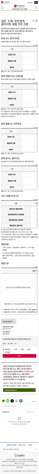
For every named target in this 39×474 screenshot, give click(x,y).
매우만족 (8, 349)
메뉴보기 (2, 8)
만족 (15, 349)
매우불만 (8, 352)
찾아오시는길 (22, 445)
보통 (22, 349)
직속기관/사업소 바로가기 (11, 449)
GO (36, 2)
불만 (28, 349)
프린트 (36, 20)
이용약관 (30, 445)
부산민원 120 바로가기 (11, 390)
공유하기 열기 (33, 20)
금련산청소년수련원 (19, 9)
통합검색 (36, 8)
